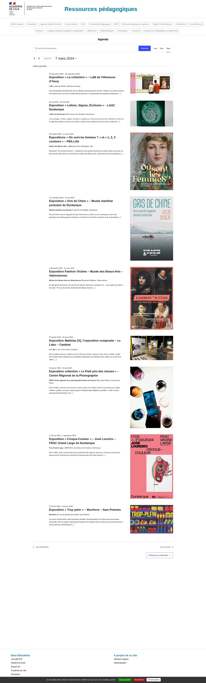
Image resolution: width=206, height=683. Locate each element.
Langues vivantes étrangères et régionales (65, 31)
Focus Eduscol (196, 24)
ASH (83, 24)
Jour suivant (165, 547)
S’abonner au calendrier (158, 555)
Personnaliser (154, 680)
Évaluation (180, 24)
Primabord (15, 674)
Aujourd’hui (48, 58)
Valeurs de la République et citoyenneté (161, 31)
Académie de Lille (18, 670)
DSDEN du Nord (18, 663)
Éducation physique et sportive (136, 24)
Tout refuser (139, 680)
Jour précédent (42, 547)
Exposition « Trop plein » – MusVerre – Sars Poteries (85, 509)
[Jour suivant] (39, 58)
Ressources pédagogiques (100, 9)
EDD (116, 24)
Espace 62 (15, 667)
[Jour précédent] (34, 58)
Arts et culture (71, 24)
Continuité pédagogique (100, 24)
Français (39, 31)
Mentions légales (121, 659)
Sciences (136, 31)
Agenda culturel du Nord (50, 24)
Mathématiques (107, 31)
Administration (120, 663)
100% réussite (17, 24)
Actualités (32, 24)
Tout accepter (124, 680)
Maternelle (92, 31)
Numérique (123, 31)
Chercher (144, 48)
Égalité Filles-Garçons (162, 24)
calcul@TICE (16, 659)
